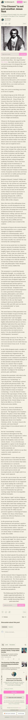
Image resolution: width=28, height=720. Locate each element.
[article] (14, 654)
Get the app (21, 713)
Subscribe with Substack (15, 697)
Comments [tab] (4, 627)
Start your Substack (10, 713)
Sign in (25, 2)
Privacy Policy (16, 703)
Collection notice (14, 710)
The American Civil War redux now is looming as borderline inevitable (10, 664)
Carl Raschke (8, 18)
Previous (6, 617)
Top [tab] (3, 644)
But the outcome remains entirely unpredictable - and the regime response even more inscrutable (9, 654)
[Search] (25, 644)
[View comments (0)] (6, 23)
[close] (24, 672)
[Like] (2, 23)
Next (23, 617)
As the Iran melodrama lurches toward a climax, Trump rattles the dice (10, 650)
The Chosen (4, 62)
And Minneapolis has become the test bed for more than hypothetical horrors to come (10, 668)
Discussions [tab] (12, 644)
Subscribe (19, 2)
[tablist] (7, 627)
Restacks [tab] (11, 627)
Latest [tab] (6, 644)
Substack (7, 717)
